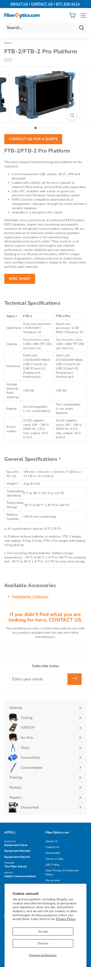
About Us (52, 841)
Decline (43, 943)
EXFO (8, 59)
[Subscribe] (74, 679)
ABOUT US (19, 4)
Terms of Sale (54, 859)
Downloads (53, 853)
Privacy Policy (66, 919)
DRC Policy (53, 865)
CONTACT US (42, 4)
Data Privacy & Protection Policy (62, 872)
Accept (43, 932)
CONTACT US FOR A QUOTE (33, 139)
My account (53, 880)
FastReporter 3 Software (30, 597)
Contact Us (52, 847)
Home (8, 43)
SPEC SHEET (20, 278)
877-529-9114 (67, 4)
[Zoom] (72, 115)
